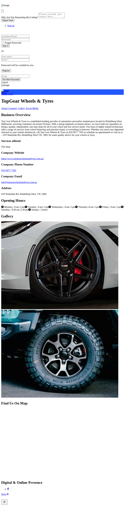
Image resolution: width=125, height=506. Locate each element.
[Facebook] (8, 489)
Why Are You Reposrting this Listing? (19, 17)
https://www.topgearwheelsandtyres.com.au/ (22, 158)
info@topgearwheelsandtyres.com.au (19, 182)
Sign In (10, 25)
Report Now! (7, 20)
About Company (9, 108)
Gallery (21, 108)
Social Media (32, 108)
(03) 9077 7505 (8, 170)
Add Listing (7, 94)
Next (4, 494)
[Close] (2, 11)
